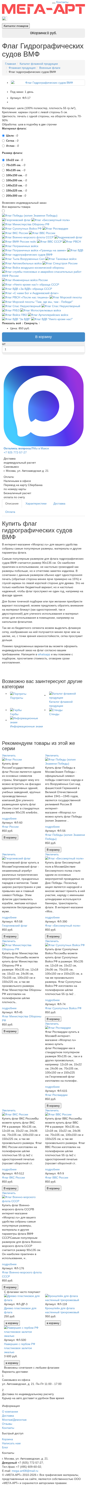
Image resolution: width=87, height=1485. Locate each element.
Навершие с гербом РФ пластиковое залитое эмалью (19, 1348)
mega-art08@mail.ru (25, 1470)
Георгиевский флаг (14, 925)
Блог (5, 1447)
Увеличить (9, 755)
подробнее (9, 818)
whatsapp (44, 654)
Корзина (7, 1439)
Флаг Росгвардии (56, 1095)
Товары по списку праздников (26, 18)
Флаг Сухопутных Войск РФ (63, 1008)
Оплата (10, 511)
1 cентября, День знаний (66, 18)
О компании (10, 1411)
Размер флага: (12, 152)
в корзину (12, 1323)
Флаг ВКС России (13, 1177)
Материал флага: (14, 128)
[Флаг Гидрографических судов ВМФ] (47, 83)
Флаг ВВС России (56, 1177)
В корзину (43, 337)
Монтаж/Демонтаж (14, 1419)
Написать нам (11, 1443)
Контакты (62, 2)
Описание (12, 503)
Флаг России (10, 826)
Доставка (59, 503)
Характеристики (36, 503)
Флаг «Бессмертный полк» (63, 925)
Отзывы (7, 1423)
